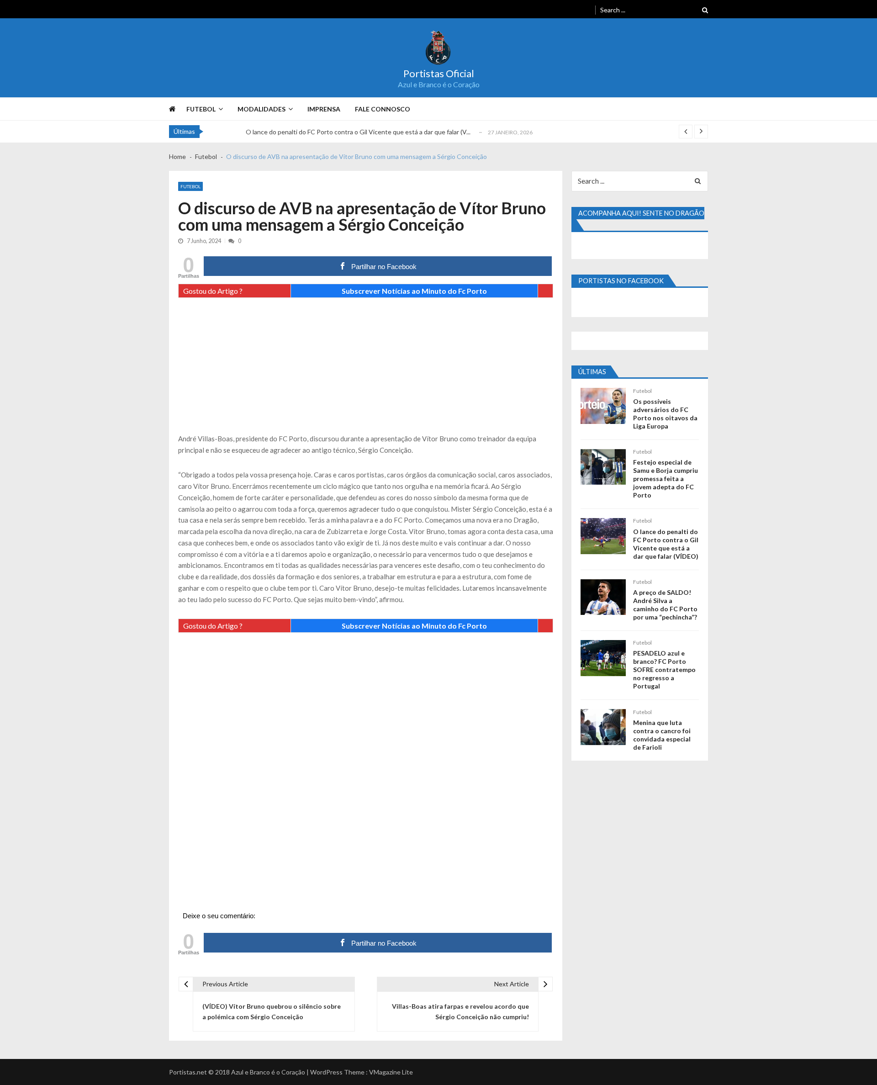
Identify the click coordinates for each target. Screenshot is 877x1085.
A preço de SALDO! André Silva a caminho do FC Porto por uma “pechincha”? (665, 604)
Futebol (201, 109)
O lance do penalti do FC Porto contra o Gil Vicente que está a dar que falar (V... (358, 132)
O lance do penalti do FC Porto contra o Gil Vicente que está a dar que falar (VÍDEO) (665, 544)
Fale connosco (382, 109)
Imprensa (323, 109)
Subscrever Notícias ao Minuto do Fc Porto (414, 290)
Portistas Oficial (438, 74)
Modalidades (261, 109)
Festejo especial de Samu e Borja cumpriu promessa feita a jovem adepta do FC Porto (665, 478)
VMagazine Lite (391, 1072)
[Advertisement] (365, 369)
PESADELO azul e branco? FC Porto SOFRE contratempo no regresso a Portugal (664, 669)
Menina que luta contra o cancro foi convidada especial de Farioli (662, 735)
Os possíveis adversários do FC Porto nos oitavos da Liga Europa (665, 413)
